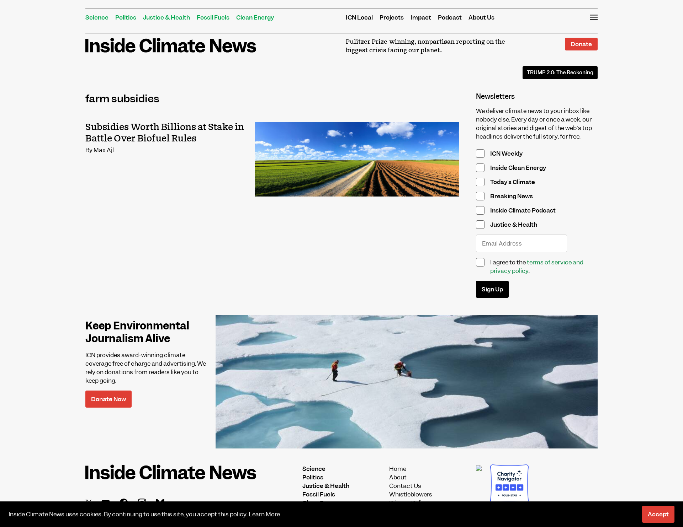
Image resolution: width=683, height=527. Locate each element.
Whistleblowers (410, 494)
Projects (392, 17)
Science (96, 17)
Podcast (450, 17)
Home (397, 469)
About (398, 477)
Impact (421, 17)
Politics (125, 17)
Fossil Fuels (213, 17)
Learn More (264, 514)
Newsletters (495, 96)
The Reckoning (560, 72)
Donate (581, 44)
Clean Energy (255, 17)
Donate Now (108, 399)
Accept (658, 514)
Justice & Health (166, 17)
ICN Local (359, 17)
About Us (481, 17)
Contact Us (405, 486)
